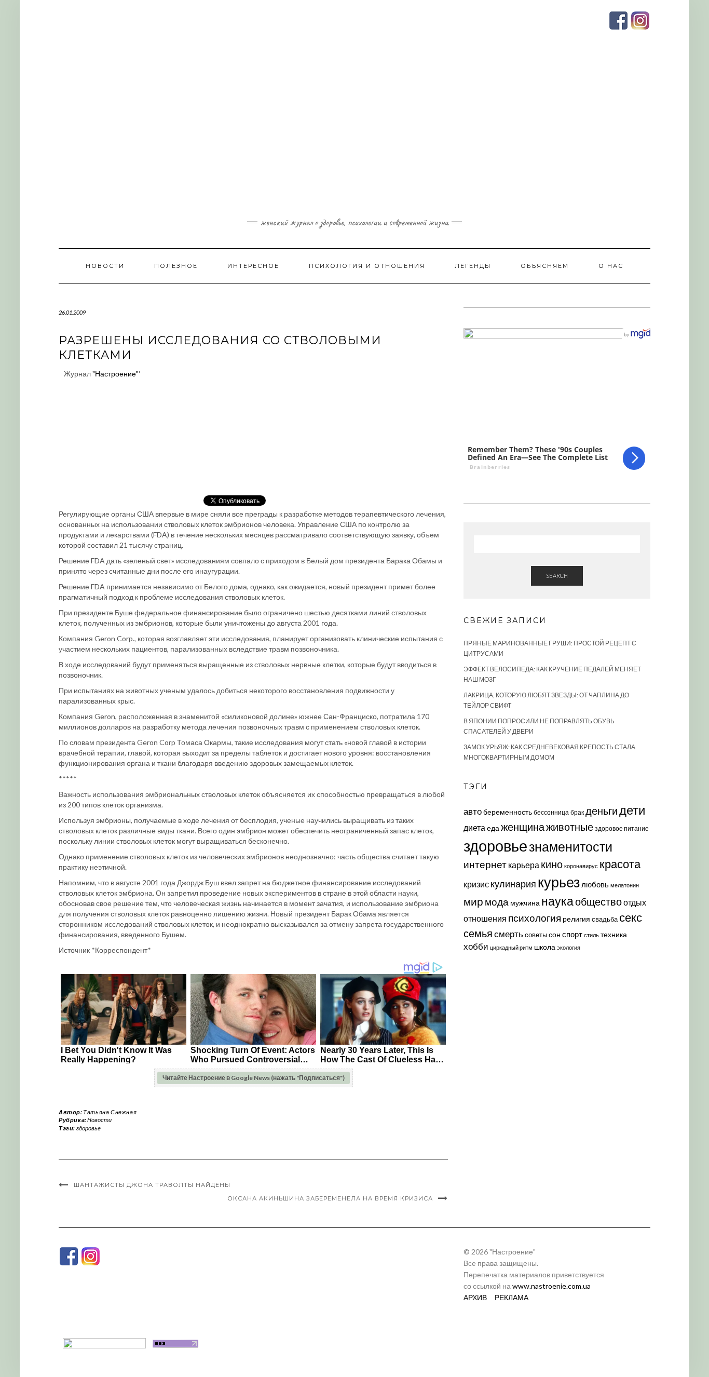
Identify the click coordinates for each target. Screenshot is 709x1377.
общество (598, 901)
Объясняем (545, 265)
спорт (572, 934)
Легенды (473, 265)
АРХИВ (475, 1297)
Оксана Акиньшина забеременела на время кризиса (330, 1198)
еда (493, 828)
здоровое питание (622, 828)
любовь (595, 884)
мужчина (525, 902)
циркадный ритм (511, 947)
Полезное (176, 265)
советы (536, 934)
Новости (105, 265)
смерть (508, 933)
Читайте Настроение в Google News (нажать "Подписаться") (253, 1078)
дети (632, 809)
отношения (485, 918)
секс (630, 917)
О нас (610, 265)
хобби (475, 946)
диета (474, 827)
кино (552, 864)
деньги (601, 810)
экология (568, 947)
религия (576, 919)
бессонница (551, 812)
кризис (476, 884)
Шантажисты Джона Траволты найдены (152, 1185)
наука (557, 901)
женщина (522, 827)
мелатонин (624, 885)
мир (473, 901)
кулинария (513, 883)
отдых (634, 902)
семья (478, 933)
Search (557, 575)
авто (472, 811)
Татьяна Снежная (110, 1112)
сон (555, 934)
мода (497, 902)
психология (534, 918)
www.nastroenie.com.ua (551, 1285)
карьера (523, 865)
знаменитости (570, 846)
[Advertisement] (354, 136)
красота (619, 864)
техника (614, 934)
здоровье (88, 1128)
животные (569, 826)
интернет (485, 864)
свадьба (605, 919)
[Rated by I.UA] (104, 1342)
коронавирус (581, 865)
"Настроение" (115, 373)
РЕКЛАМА (511, 1297)
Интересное (253, 265)
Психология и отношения (367, 265)
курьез (559, 881)
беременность (507, 811)
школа (544, 946)
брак (577, 812)
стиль (591, 935)
